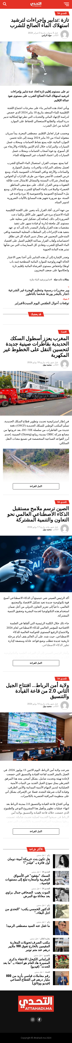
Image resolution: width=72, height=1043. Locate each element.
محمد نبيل (47, 365)
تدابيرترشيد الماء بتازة (40, 280)
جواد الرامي (47, 35)
